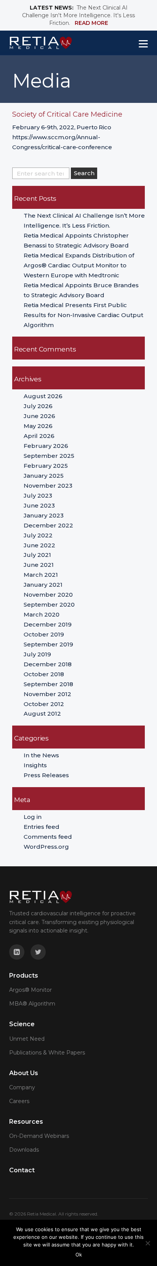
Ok (78, 1254)
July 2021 (37, 554)
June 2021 (39, 564)
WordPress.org (46, 846)
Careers (19, 1101)
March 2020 (41, 614)
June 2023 (39, 505)
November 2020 (48, 594)
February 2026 (46, 445)
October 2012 (44, 704)
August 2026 (43, 396)
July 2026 (38, 406)
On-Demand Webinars (39, 1136)
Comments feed (48, 836)
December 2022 (48, 525)
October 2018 (44, 674)
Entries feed (41, 826)
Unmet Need (27, 1038)
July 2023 (38, 495)
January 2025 (44, 475)
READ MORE (91, 23)
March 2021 (41, 574)
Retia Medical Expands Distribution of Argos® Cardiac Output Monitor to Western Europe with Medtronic (79, 265)
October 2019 (44, 634)
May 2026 (38, 426)
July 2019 (37, 654)
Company (22, 1087)
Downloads (24, 1149)
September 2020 (49, 604)
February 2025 (46, 465)
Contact (22, 1170)
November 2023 (48, 485)
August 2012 (42, 713)
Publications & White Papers (47, 1052)
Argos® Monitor (30, 989)
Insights (35, 765)
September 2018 (48, 684)
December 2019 (48, 624)
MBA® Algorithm (32, 1003)
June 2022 (39, 545)
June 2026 (39, 416)
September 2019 (48, 644)
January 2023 (44, 515)
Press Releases (46, 775)
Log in (33, 816)
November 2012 (47, 694)
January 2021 (43, 584)
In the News (41, 755)
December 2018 (48, 664)
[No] (147, 1243)
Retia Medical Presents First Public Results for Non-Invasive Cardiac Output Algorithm (83, 315)
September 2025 (49, 455)
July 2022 (38, 535)
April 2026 (39, 435)
